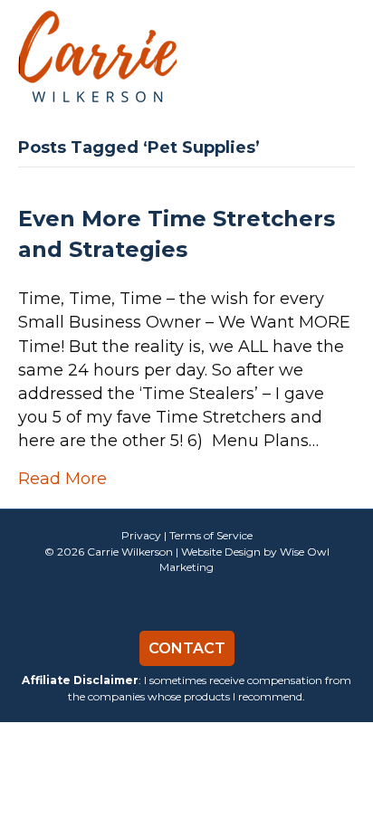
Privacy (141, 535)
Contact (186, 648)
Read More (62, 479)
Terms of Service (211, 535)
